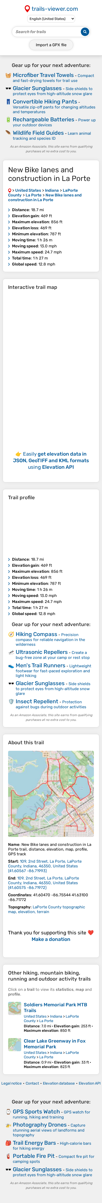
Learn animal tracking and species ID (52, 136)
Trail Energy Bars (34, 1142)
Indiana (56, 1016)
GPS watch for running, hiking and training (51, 1114)
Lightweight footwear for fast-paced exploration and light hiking (53, 671)
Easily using (51, 460)
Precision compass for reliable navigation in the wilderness (50, 639)
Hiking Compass (36, 634)
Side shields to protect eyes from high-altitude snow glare (53, 91)
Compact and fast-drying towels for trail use (53, 78)
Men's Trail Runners (40, 665)
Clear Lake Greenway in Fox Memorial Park (55, 1044)
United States (35, 1016)
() (45, 866)
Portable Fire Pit (34, 1156)
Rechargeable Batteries (43, 119)
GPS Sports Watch (36, 1111)
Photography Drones (40, 1124)
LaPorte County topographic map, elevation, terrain (46, 909)
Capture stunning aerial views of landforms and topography (49, 1130)
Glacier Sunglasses (37, 88)
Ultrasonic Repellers (42, 652)
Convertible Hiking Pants (45, 101)
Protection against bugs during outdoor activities (51, 704)
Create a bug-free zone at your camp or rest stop (53, 655)
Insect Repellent (37, 701)
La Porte (46, 1021)
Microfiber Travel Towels (43, 75)
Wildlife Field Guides (38, 132)
